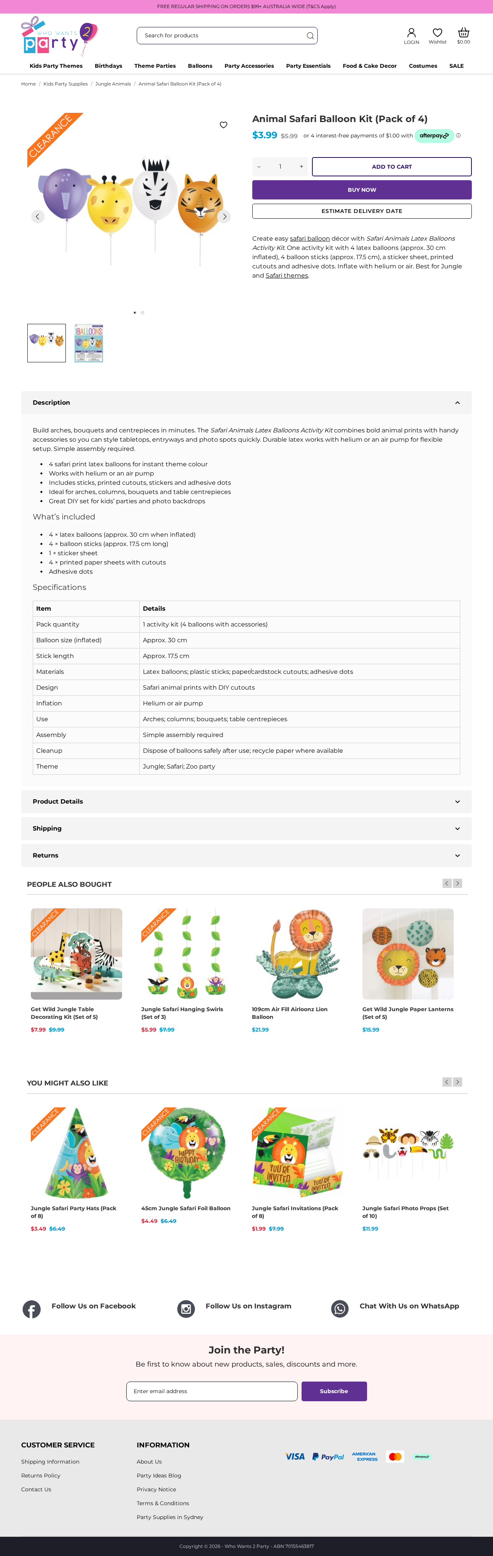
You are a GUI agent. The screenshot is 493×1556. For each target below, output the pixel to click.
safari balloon (310, 238)
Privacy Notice (156, 1489)
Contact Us (36, 1489)
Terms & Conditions (163, 1503)
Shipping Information (50, 1461)
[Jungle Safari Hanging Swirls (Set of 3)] (222, 935)
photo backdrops (178, 501)
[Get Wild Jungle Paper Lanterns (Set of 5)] (443, 935)
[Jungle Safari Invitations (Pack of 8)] (332, 1134)
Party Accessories (249, 65)
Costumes (423, 65)
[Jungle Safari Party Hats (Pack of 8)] (111, 1134)
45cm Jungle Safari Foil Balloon (186, 1208)
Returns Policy (40, 1475)
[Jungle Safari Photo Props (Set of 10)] (443, 1134)
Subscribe (334, 1391)
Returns (247, 855)
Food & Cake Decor (370, 65)
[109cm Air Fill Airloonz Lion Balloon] (332, 935)
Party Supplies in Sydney (170, 1517)
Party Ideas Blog (159, 1475)
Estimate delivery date (362, 211)
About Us (149, 1461)
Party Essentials (308, 65)
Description (247, 402)
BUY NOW (362, 189)
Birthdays (108, 65)
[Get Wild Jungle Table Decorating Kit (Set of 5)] (111, 935)
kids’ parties (119, 501)
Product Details (247, 801)
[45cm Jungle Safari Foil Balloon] (222, 1134)
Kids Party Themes (56, 65)
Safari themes (287, 275)
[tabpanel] (131, 216)
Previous (447, 883)
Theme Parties (155, 65)
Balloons (200, 65)
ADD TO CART (392, 166)
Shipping (247, 828)
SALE (456, 65)
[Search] (310, 35)
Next (457, 883)
